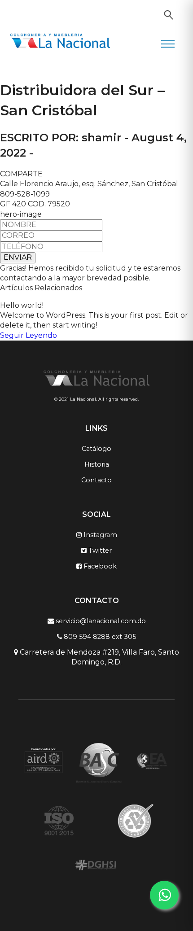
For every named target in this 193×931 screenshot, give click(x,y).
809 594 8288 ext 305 (99, 637)
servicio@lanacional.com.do (100, 621)
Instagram (99, 535)
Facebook (99, 566)
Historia (96, 464)
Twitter (99, 550)
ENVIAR (18, 257)
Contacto (96, 480)
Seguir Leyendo (28, 335)
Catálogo (96, 449)
